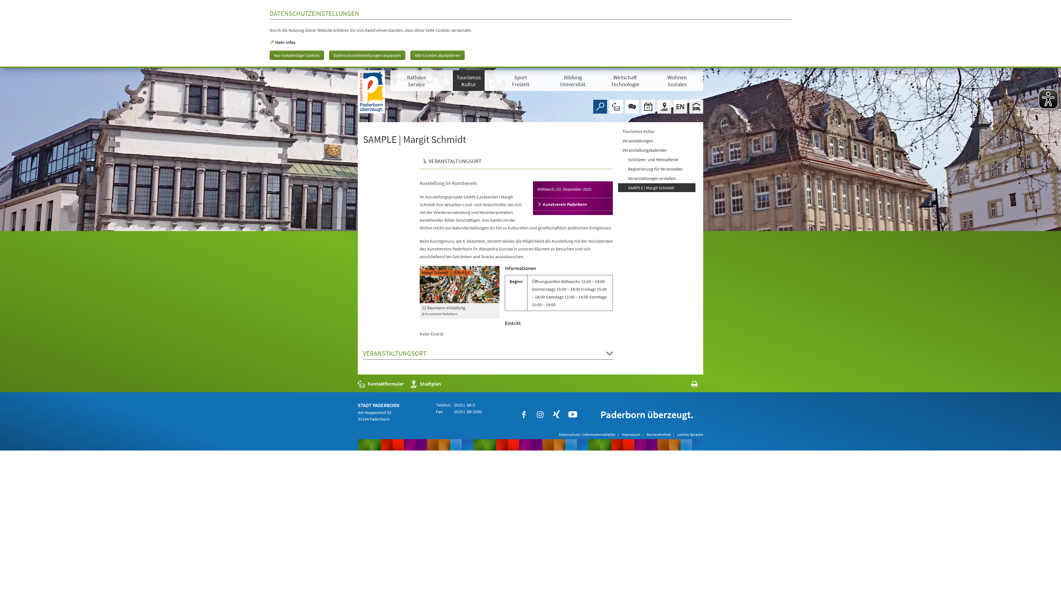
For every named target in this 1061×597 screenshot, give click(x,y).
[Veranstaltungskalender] (648, 107)
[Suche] (600, 107)
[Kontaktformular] (616, 107)
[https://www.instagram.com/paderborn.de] (540, 414)
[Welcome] (680, 107)
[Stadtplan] (664, 107)
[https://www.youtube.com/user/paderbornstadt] (572, 414)
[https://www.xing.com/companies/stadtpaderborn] (556, 414)
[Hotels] (696, 107)
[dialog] (530, 34)
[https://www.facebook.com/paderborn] (523, 414)
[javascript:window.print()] (689, 385)
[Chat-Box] (632, 107)
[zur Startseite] (371, 91)
